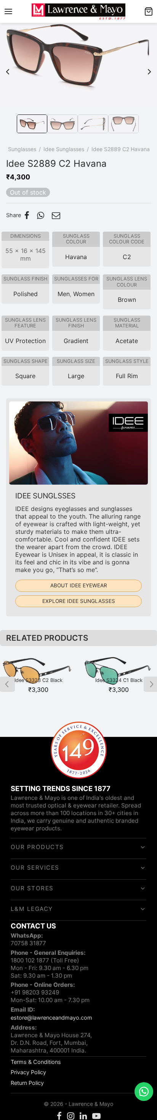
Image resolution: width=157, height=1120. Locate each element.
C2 (127, 257)
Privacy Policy (28, 1072)
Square (25, 376)
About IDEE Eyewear (78, 585)
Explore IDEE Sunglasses (78, 601)
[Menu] (8, 11)
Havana (76, 257)
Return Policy (27, 1083)
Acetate (126, 341)
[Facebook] (27, 215)
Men (64, 294)
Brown (127, 299)
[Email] (56, 215)
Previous (7, 68)
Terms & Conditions (36, 1062)
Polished (25, 294)
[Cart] (148, 11)
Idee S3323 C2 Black (38, 680)
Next (149, 68)
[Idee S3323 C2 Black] (38, 672)
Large (76, 376)
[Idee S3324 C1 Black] (118, 672)
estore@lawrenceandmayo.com (51, 1017)
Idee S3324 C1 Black (119, 680)
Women (84, 294)
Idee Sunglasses (63, 149)
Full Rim (127, 376)
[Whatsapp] (40, 215)
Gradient (76, 341)
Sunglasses (22, 149)
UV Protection (25, 341)
